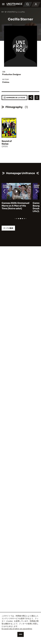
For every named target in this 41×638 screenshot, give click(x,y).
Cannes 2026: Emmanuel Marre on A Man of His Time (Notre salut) (15, 206)
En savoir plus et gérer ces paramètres (17, 629)
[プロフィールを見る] (36, 4)
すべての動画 (8, 228)
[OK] (20, 634)
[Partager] (30, 97)
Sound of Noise (7, 142)
